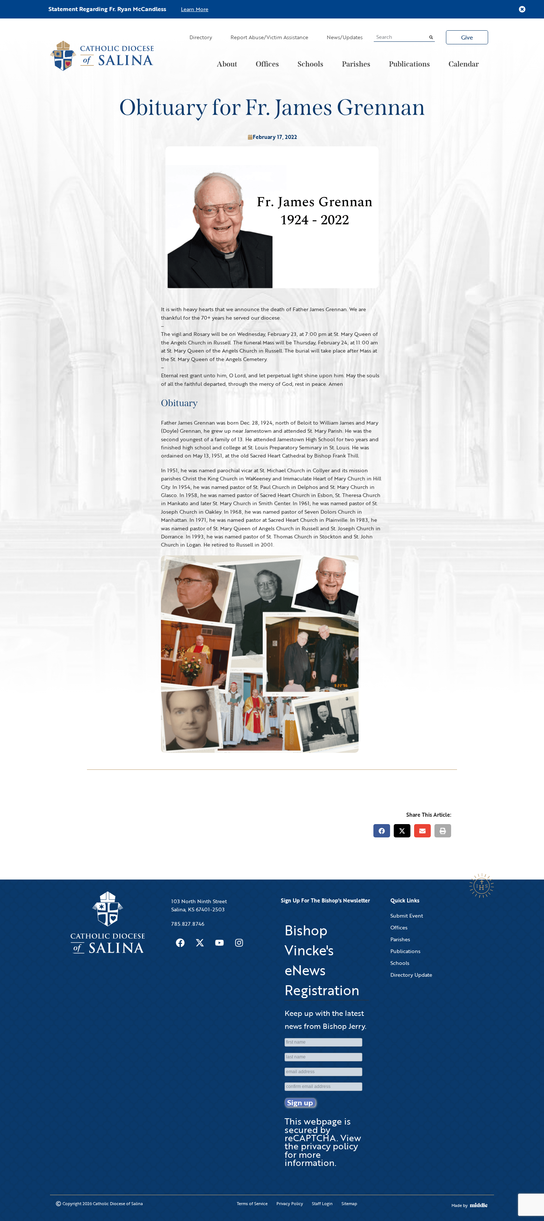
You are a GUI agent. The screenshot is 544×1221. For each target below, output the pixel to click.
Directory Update (411, 975)
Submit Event (406, 915)
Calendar (464, 63)
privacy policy (329, 1145)
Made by (459, 1205)
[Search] (431, 37)
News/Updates (345, 37)
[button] (381, 830)
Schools (310, 63)
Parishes (356, 63)
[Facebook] (180, 943)
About (227, 63)
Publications (409, 63)
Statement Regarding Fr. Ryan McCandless (107, 8)
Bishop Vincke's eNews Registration (322, 960)
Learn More (194, 9)
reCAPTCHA (310, 1137)
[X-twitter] (200, 943)
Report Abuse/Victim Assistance (269, 37)
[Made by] (479, 1205)
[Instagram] (239, 943)
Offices (267, 63)
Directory (200, 37)
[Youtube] (219, 943)
